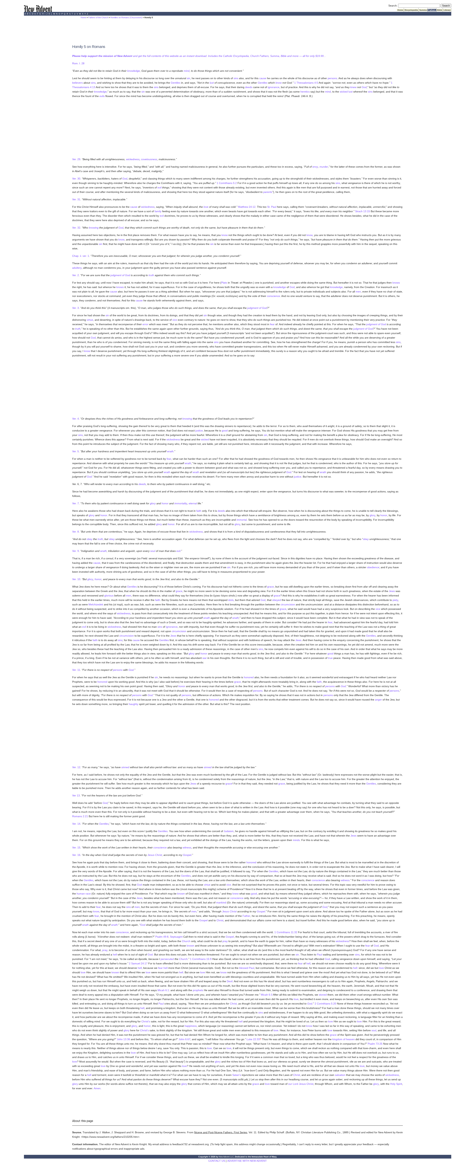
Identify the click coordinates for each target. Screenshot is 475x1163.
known (181, 893)
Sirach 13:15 (362, 211)
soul (152, 550)
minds (296, 840)
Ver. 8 (75, 531)
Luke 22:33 (253, 1039)
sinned (125, 767)
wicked (344, 91)
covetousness (149, 159)
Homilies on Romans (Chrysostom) (126, 17)
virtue (90, 319)
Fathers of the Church (98, 17)
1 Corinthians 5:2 (227, 183)
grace (270, 586)
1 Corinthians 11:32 (285, 932)
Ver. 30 (76, 178)
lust (212, 82)
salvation (340, 1074)
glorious (109, 595)
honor (165, 503)
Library (447, 10)
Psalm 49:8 (161, 936)
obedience (373, 567)
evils (102, 96)
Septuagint (176, 936)
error (145, 324)
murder (324, 166)
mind (186, 70)
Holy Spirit (396, 1083)
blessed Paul (246, 967)
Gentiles (175, 82)
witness (187, 847)
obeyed (276, 600)
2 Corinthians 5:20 (325, 1003)
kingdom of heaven (343, 1039)
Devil (229, 981)
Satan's (236, 1074)
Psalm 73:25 (375, 1043)
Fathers (432, 10)
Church (186, 941)
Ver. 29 (76, 159)
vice (174, 319)
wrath (170, 451)
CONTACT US (216, 1160)
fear (272, 324)
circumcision (288, 604)
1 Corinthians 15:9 (201, 958)
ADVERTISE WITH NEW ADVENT (247, 1160)
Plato (224, 282)
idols (231, 600)
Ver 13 (76, 795)
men (358, 291)
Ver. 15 (76, 847)
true (330, 657)
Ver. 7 (75, 503)
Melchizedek (96, 604)
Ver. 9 (75, 550)
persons (332, 78)
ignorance (273, 87)
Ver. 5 (75, 451)
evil (159, 187)
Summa (423, 10)
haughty (133, 704)
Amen (97, 1088)
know (279, 82)
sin (188, 78)
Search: (392, 5)
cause (262, 78)
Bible (440, 10)
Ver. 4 (75, 418)
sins (236, 78)
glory (153, 503)
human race (84, 893)
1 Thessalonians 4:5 (306, 82)
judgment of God (120, 275)
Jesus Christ (155, 854)
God (364, 87)
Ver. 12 (76, 767)
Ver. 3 (75, 307)
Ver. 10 (76, 579)
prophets (198, 990)
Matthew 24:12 (246, 206)
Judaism (229, 831)
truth (151, 275)
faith (198, 510)
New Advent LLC (226, 1157)
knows (396, 282)
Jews (392, 591)
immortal (242, 519)
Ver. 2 (75, 275)
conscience (273, 296)
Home (400, 10)
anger (378, 699)
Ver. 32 (76, 227)
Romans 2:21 (80, 816)
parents (267, 191)
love (206, 206)
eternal (193, 503)
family (158, 211)
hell (115, 954)
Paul (319, 954)
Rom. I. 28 (78, 63)
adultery (77, 267)
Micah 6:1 (163, 990)
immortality (180, 503)
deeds (248, 87)
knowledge (133, 70)
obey (89, 539)
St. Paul (271, 206)
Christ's (145, 1021)
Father (246, 915)
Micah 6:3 (266, 994)
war (204, 657)
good (225, 430)
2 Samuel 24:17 (138, 963)
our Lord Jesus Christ (300, 1083)
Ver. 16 (76, 854)
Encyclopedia (411, 10)
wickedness (133, 159)
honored (249, 677)
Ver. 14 (76, 823)
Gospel (187, 854)
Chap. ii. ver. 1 (80, 255)
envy (315, 166)
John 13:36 (123, 1039)
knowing (94, 227)
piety (395, 600)
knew (353, 87)
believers (77, 82)
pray (225, 941)
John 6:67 (184, 1039)
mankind (221, 902)
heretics (305, 91)
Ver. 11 (76, 669)
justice (199, 430)
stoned (323, 994)
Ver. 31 (76, 199)
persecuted (167, 958)
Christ (220, 920)
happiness (191, 1025)
